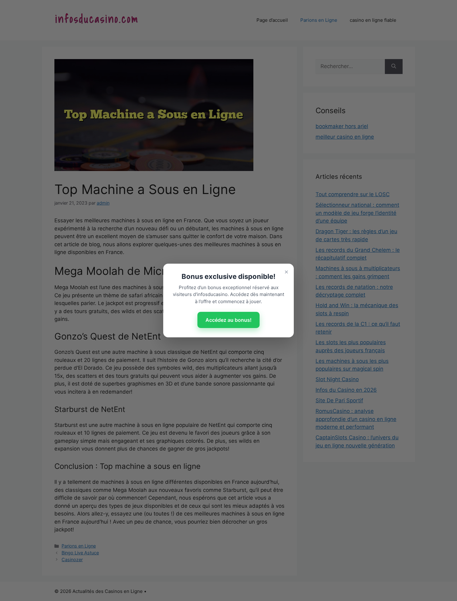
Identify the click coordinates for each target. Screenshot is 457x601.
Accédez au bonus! (228, 320)
